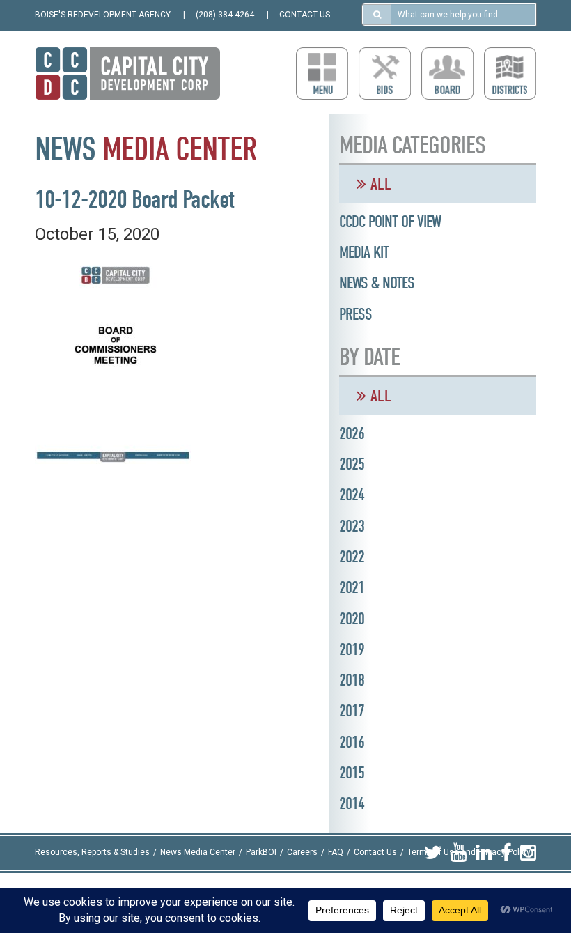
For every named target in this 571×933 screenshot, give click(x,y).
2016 (351, 742)
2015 (351, 772)
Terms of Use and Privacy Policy (469, 853)
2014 (351, 803)
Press (355, 314)
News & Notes (376, 283)
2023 (351, 526)
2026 (351, 433)
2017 (351, 710)
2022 (351, 556)
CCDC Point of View (390, 221)
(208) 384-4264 (225, 15)
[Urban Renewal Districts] (510, 73)
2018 (351, 680)
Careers (302, 853)
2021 (351, 587)
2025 (351, 464)
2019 (351, 649)
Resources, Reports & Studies (92, 853)
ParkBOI (261, 853)
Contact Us (375, 853)
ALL (378, 184)
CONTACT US (304, 15)
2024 (351, 494)
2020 (351, 619)
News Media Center (197, 853)
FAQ (335, 853)
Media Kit (364, 252)
